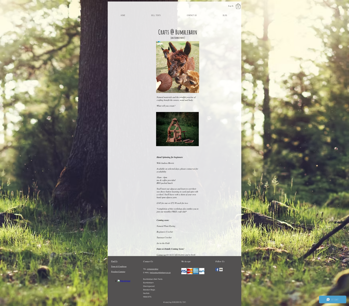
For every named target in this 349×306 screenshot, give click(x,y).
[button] (238, 6)
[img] (184, 271)
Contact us (161, 254)
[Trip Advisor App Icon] (221, 269)
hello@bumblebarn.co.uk (160, 273)
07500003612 (152, 269)
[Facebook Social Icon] (217, 269)
